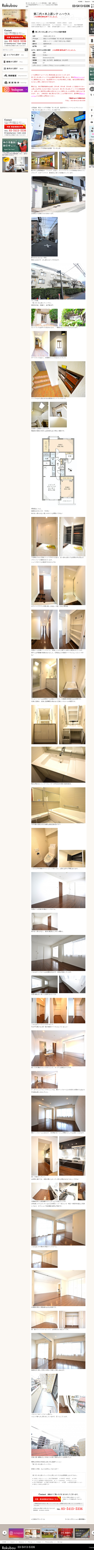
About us (21, 1542)
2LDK (70, 23)
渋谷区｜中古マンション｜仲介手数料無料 (43, 23)
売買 (49, 26)
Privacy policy (49, 1542)
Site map (59, 1542)
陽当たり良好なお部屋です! (75, 26)
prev (4, 1533)
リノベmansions (56, 24)
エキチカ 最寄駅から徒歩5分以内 (40, 24)
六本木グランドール (38, 1519)
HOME (4, 1542)
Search (12, 1542)
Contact (39, 1542)
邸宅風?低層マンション (59, 26)
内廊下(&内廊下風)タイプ (38, 26)
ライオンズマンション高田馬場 (74, 1519)
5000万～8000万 (62, 23)
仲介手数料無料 (78, 24)
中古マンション (67, 24)
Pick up (30, 1542)
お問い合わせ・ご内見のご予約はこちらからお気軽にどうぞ (51, 65)
